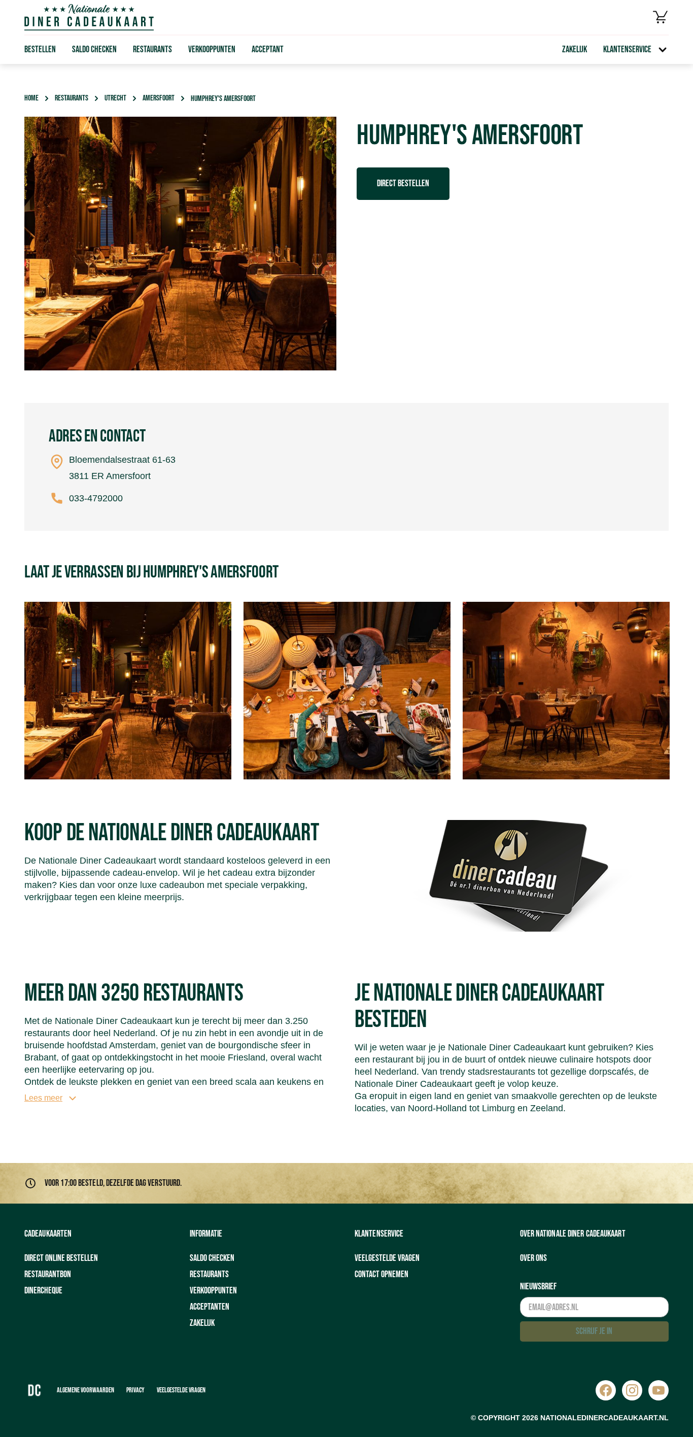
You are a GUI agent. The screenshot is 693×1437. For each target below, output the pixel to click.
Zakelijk (574, 49)
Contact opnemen (381, 1274)
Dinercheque (43, 1290)
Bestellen (40, 49)
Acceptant (268, 49)
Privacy (135, 1390)
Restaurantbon (47, 1274)
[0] (660, 17)
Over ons (533, 1258)
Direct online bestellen (61, 1258)
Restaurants (152, 49)
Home (31, 98)
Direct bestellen (403, 183)
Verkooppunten (211, 49)
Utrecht (115, 98)
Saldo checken (94, 49)
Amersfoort (159, 98)
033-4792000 (96, 498)
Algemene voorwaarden (85, 1390)
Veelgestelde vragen (387, 1258)
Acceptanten (209, 1307)
